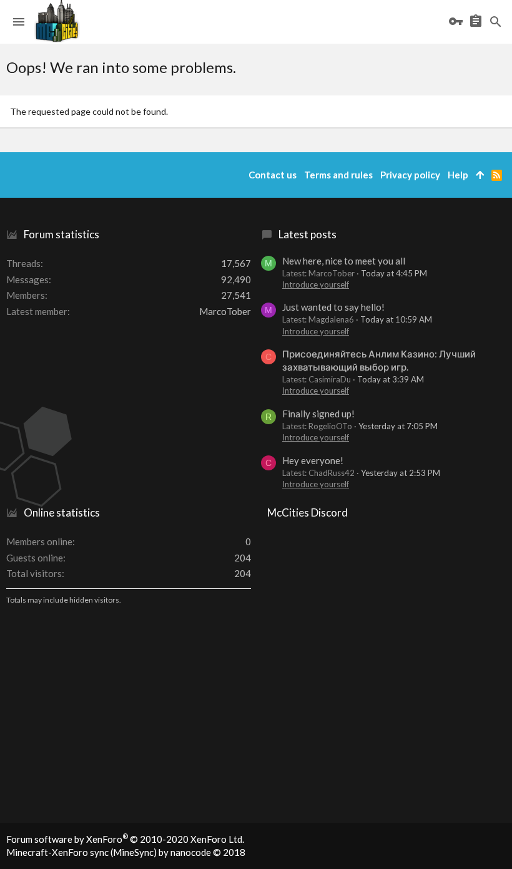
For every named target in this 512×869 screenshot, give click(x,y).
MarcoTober (225, 311)
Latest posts (307, 234)
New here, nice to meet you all (343, 260)
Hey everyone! (312, 460)
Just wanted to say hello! (333, 307)
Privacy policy (410, 174)
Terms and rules (338, 174)
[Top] (480, 175)
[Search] (496, 22)
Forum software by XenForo (125, 839)
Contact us (273, 174)
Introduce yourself (315, 284)
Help (458, 174)
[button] (18, 21)
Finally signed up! (318, 413)
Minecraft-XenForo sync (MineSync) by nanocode (125, 852)
